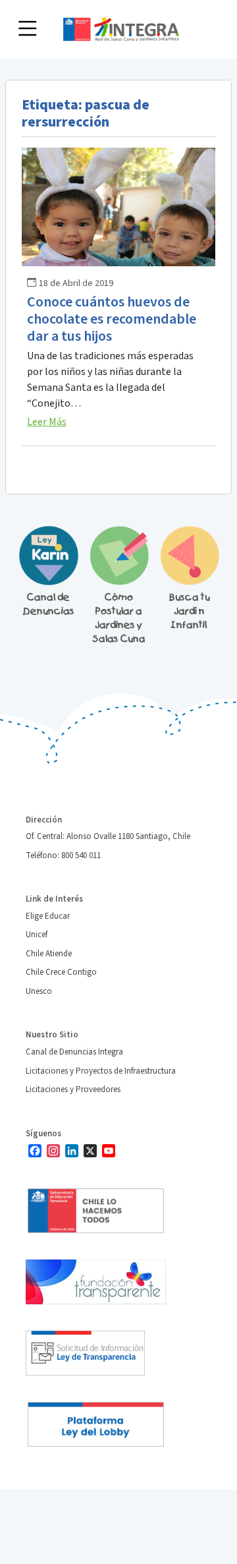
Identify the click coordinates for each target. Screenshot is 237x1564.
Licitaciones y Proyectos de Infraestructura (101, 1071)
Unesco (39, 991)
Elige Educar (48, 916)
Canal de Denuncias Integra (74, 1052)
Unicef (36, 935)
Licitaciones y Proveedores (73, 1089)
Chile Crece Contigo (61, 972)
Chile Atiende (49, 954)
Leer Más (46, 422)
